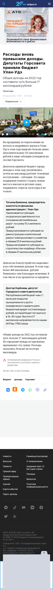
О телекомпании (34, 461)
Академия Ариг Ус (35, 466)
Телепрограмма (11, 476)
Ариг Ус (26, 3)
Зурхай (6, 484)
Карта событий (10, 489)
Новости (7, 456)
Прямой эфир (9, 471)
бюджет (7, 379)
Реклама (30, 474)
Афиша (6, 479)
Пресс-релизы (10, 494)
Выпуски (7, 461)
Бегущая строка (34, 469)
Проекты (7, 466)
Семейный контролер (37, 456)
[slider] (17, 134)
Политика (8, 91)
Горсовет (30, 379)
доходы (18, 379)
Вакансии (31, 479)
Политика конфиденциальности (37, 485)
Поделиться (11, 101)
